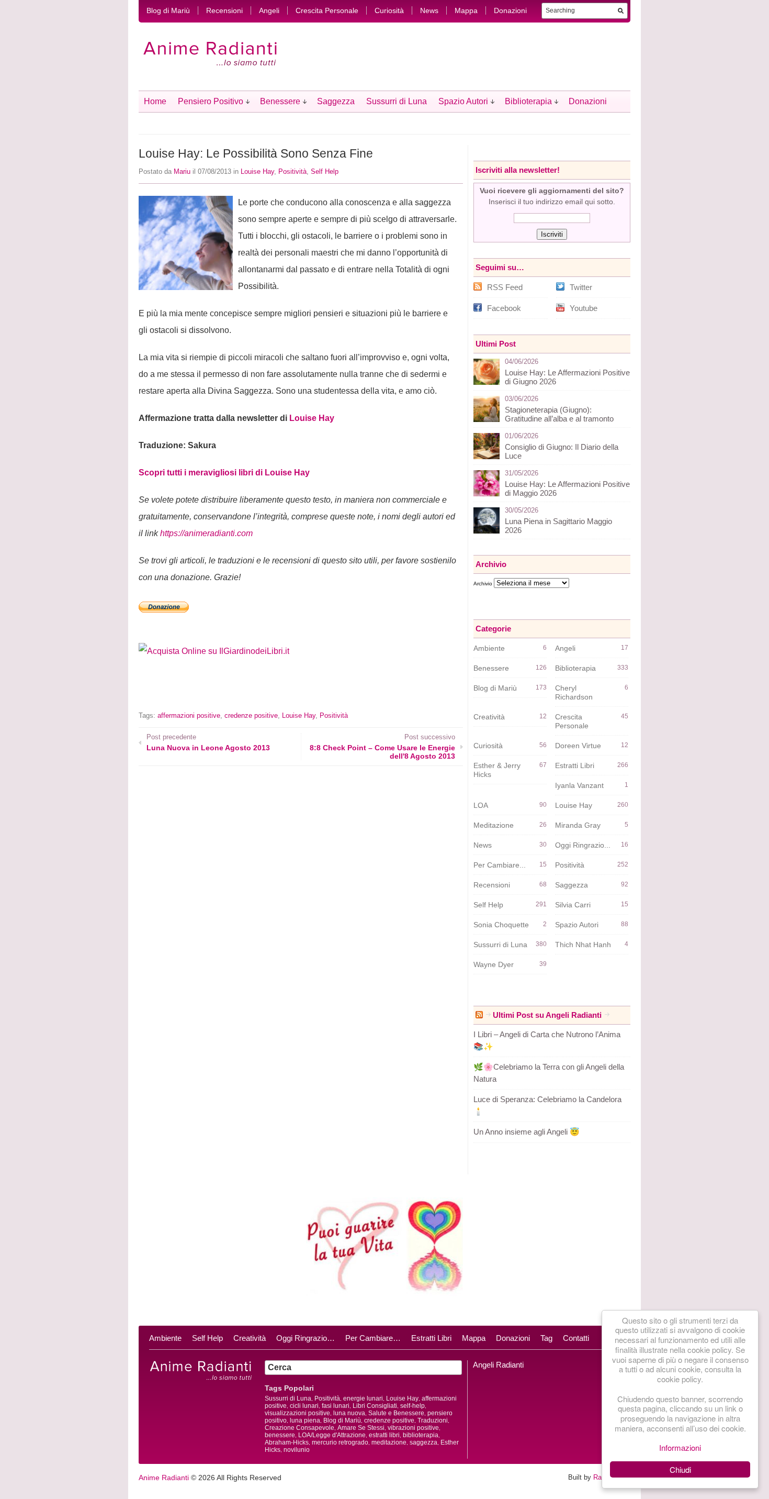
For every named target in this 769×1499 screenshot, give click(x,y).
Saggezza (336, 101)
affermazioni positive (188, 715)
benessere (280, 1435)
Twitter (581, 287)
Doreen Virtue (578, 745)
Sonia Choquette (501, 924)
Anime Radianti (164, 1477)
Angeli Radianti (498, 1364)
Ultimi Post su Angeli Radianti (547, 1015)
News (429, 10)
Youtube (583, 308)
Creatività (489, 717)
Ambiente (489, 648)
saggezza (423, 1442)
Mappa (466, 10)
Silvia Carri (573, 905)
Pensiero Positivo (210, 101)
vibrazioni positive (413, 1427)
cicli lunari (304, 1405)
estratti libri (384, 1435)
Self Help (324, 171)
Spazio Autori (463, 101)
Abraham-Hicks (287, 1442)
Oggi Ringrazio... (582, 845)
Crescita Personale (327, 10)
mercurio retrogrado (340, 1442)
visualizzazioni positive (297, 1413)
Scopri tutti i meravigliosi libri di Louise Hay (224, 472)
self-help (412, 1405)
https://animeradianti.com (206, 533)
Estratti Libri (574, 765)
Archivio (482, 583)
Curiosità (389, 10)
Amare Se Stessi (360, 1427)
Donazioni (510, 10)
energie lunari (363, 1398)
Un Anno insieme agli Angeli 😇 (526, 1131)
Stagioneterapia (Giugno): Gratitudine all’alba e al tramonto (559, 414)
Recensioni (224, 10)
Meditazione (493, 825)
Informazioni (680, 1447)
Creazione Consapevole (299, 1427)
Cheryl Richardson (574, 692)
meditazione (388, 1442)
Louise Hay (257, 171)
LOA (480, 805)
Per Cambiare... (499, 865)
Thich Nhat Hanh (583, 944)
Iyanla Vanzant (579, 785)
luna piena (305, 1420)
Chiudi (680, 1469)
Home (155, 101)
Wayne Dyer (493, 964)
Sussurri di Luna (396, 101)
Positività (292, 171)
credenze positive (251, 715)
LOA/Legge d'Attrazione (332, 1435)
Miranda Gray (578, 825)
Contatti (576, 1338)
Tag (546, 1338)
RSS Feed (505, 287)
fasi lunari (335, 1405)
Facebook (504, 308)
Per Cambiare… (373, 1338)
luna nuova (349, 1413)
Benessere (280, 101)
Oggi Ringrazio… (305, 1338)
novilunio (297, 1449)
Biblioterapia (528, 101)
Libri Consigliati (375, 1405)
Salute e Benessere (396, 1413)
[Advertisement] (261, 691)
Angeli (269, 10)
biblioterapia (420, 1435)
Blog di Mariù (168, 10)
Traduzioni (432, 1420)
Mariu (182, 171)
